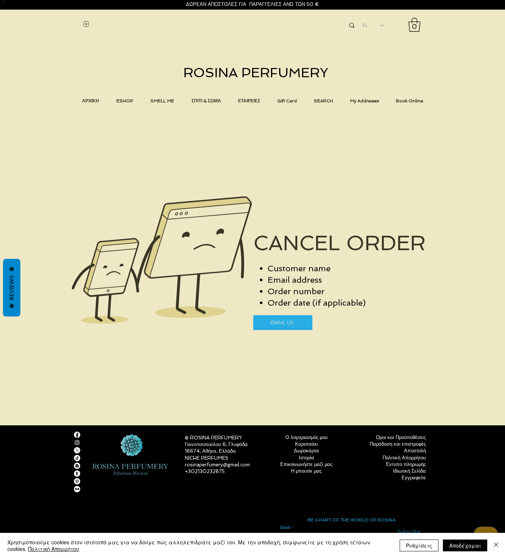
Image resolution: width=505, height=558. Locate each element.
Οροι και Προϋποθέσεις (401, 437)
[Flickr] (77, 489)
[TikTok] (77, 458)
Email (285, 527)
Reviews (11, 287)
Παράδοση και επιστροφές (398, 444)
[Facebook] (77, 435)
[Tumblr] (77, 473)
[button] (414, 25)
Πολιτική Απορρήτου (53, 548)
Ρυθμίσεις (419, 545)
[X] (77, 450)
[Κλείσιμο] (496, 545)
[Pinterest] (77, 481)
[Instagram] (77, 442)
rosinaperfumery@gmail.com (217, 464)
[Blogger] (77, 466)
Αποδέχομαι (465, 545)
